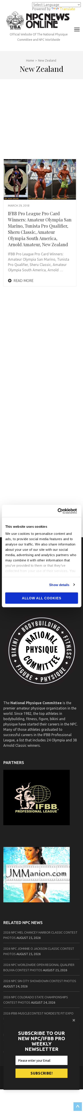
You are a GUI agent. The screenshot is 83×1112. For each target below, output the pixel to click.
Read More (23, 281)
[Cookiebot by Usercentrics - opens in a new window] (59, 511)
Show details (59, 584)
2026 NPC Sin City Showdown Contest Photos (39, 981)
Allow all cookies (41, 598)
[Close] (74, 1020)
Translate (67, 9)
